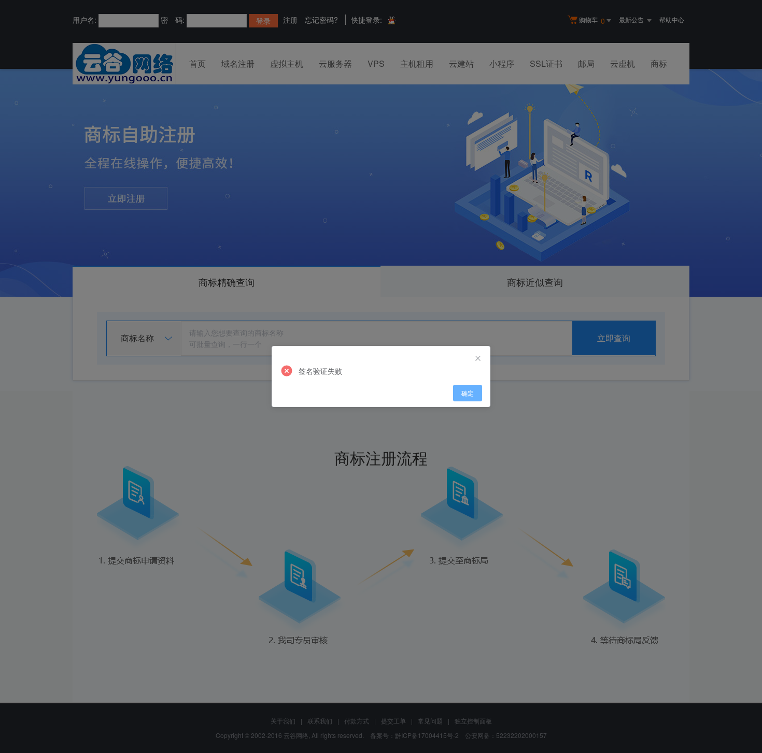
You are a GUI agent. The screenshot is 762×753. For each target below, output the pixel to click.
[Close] (478, 358)
